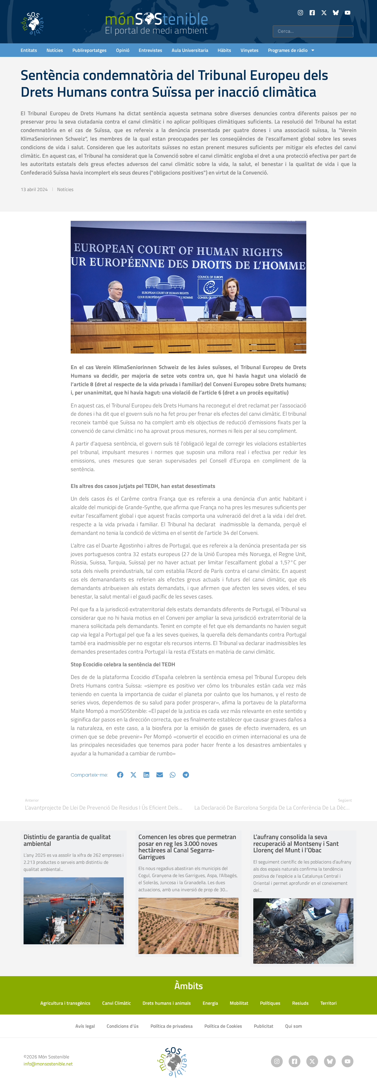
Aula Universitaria (190, 50)
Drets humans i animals (167, 1003)
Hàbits (224, 50)
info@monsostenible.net (48, 1063)
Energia (210, 1003)
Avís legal (85, 1026)
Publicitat (263, 1026)
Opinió (122, 50)
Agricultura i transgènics (65, 1003)
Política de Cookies (223, 1026)
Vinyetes (250, 50)
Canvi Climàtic (116, 1003)
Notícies (55, 50)
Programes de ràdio (287, 50)
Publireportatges (89, 50)
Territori (328, 1003)
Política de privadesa (172, 1026)
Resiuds (300, 1003)
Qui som (293, 1026)
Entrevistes (150, 50)
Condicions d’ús (123, 1026)
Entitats (29, 50)
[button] (120, 774)
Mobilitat (239, 1003)
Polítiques (270, 1003)
